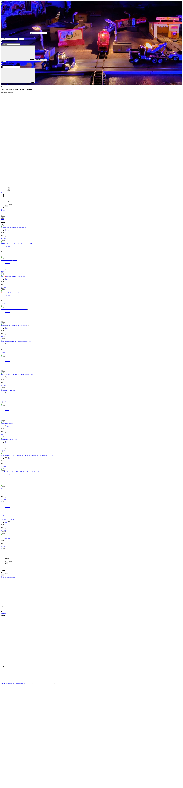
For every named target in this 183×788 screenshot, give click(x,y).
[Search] (62, 33)
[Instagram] (19, 713)
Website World (36, 683)
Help (5, 650)
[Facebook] (19, 698)
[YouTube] (19, 756)
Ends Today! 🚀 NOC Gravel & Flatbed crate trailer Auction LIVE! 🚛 (14, 309)
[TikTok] (19, 771)
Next (2, 209)
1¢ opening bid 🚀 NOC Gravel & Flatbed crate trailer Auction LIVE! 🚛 (15, 325)
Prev (1, 192)
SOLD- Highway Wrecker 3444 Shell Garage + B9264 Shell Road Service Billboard (17, 374)
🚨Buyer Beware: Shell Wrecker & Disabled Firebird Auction (12, 292)
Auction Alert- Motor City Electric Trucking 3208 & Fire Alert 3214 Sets (15, 227)
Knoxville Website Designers (45, 683)
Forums (4, 613)
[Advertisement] (58, 591)
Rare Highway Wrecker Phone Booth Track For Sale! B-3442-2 (13, 535)
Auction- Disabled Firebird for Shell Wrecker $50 (10, 357)
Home (2, 613)
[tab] (9, 187)
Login (2, 617)
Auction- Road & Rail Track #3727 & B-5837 (10, 406)
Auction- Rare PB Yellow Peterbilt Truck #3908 (10, 439)
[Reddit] (19, 727)
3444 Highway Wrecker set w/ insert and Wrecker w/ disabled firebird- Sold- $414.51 (17, 243)
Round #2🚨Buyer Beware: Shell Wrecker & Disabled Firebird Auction (14, 276)
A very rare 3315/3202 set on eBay (7, 519)
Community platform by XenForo (13, 683)
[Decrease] (11, 204)
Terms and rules (8, 649)
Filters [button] (2, 220)
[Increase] (10, 204)
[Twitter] (19, 742)
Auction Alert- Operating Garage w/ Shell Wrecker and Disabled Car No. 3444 (16, 341)
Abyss (34, 647)
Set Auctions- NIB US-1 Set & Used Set (8, 390)
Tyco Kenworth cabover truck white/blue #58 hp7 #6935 (11, 488)
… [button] (5, 198)
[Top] (19, 666)
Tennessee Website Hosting (60, 683)
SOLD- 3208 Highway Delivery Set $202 (9, 260)
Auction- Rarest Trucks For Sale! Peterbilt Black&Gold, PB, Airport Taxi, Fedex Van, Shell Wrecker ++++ (21, 471)
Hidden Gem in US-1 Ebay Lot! (7, 423)
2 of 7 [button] (6, 210)
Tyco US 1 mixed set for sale (6, 503)
